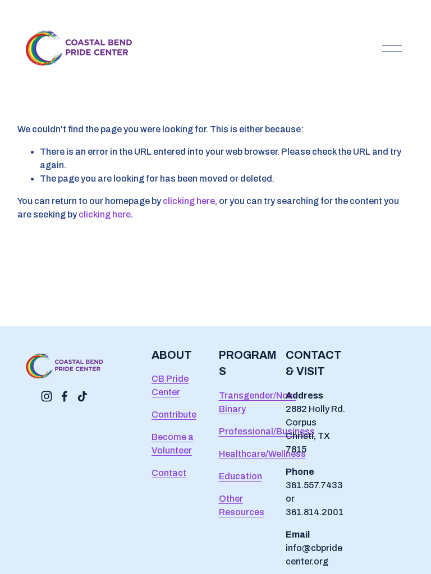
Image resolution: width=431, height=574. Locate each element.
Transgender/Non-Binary (257, 402)
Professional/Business (267, 431)
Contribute (174, 414)
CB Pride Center (170, 385)
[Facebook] (64, 396)
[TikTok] (82, 396)
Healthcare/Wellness (262, 454)
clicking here (189, 201)
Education (240, 476)
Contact (169, 473)
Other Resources (241, 505)
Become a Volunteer (173, 443)
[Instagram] (46, 396)
